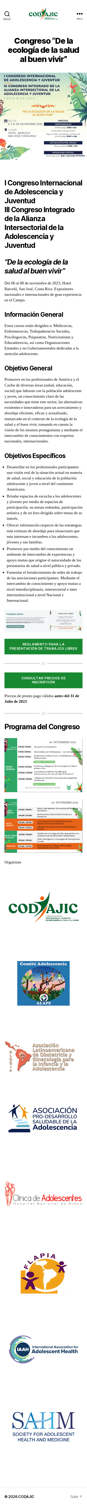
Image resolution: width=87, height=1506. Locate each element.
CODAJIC (26, 1496)
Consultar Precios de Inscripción (43, 680)
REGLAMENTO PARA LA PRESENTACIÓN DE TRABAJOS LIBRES (43, 646)
